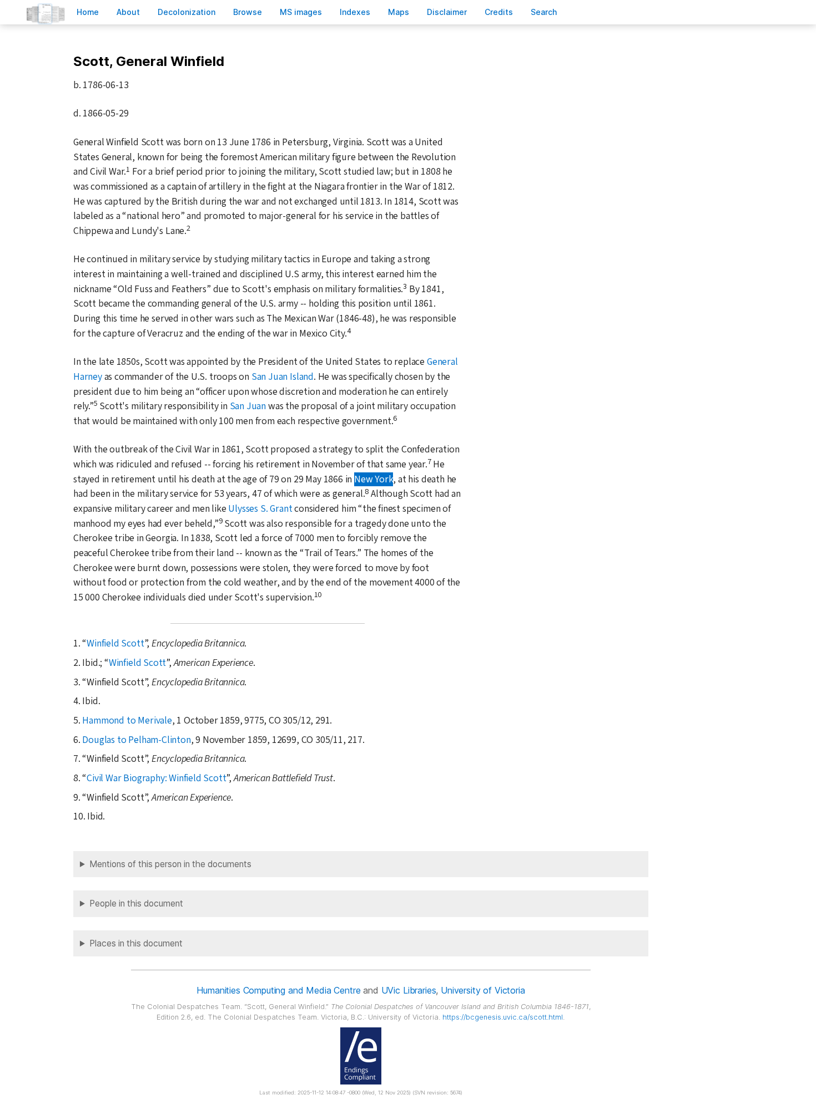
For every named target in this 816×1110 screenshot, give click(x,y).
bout (128, 12)
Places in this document (136, 943)
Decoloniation (186, 12)
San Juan (248, 406)
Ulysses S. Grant (260, 509)
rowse (247, 12)
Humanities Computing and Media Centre (278, 990)
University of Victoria (483, 990)
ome (88, 12)
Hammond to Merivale (127, 720)
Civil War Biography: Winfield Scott (156, 778)
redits (499, 12)
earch (544, 12)
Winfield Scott (115, 643)
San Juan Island (282, 377)
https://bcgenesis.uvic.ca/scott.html (502, 1017)
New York (373, 479)
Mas (398, 12)
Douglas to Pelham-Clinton (136, 740)
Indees (355, 12)
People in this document (136, 903)
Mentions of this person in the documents (170, 864)
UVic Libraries (408, 990)
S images (301, 12)
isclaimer (447, 12)
